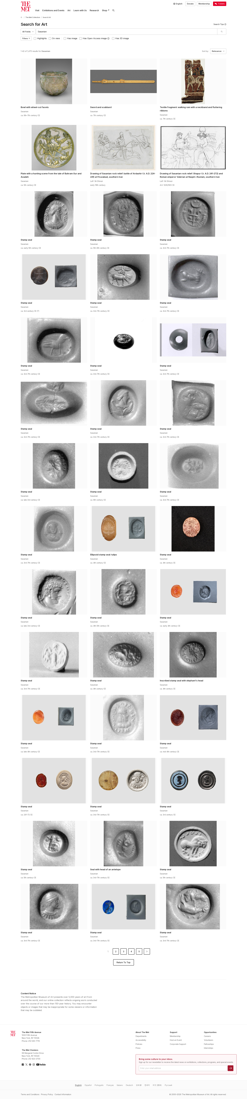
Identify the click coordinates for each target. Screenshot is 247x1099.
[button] (108, 38)
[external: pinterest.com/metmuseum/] (30, 1065)
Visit (37, 10)
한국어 (147, 1085)
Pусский (168, 1085)
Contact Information (63, 1094)
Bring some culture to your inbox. (156, 1059)
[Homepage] (25, 6)
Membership (204, 4)
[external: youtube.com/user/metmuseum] (41, 1065)
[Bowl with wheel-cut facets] (54, 81)
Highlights (42, 38)
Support (173, 1032)
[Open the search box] (113, 10)
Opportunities (210, 1032)
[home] (22, 17)
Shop (104, 10)
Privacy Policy (47, 1094)
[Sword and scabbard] (123, 81)
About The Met (142, 1032)
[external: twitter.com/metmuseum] (26, 1065)
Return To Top (123, 962)
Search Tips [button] (219, 24)
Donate (190, 4)
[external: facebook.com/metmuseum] (23, 1065)
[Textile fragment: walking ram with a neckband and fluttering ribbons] (193, 81)
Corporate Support (178, 1044)
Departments (141, 1036)
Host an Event (176, 1040)
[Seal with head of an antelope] (123, 843)
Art (68, 10)
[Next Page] (147, 951)
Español (88, 1085)
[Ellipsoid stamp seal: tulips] (123, 529)
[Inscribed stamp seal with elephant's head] (193, 654)
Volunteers (208, 1040)
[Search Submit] (221, 32)
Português (99, 1085)
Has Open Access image (95, 38)
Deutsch (129, 1085)
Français (110, 1085)
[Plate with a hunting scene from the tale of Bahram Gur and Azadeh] (54, 147)
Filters (25, 38)
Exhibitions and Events (53, 10)
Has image (72, 38)
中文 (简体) (157, 1085)
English (78, 1085)
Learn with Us (80, 10)
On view (56, 38)
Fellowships (209, 1044)
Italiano (120, 1085)
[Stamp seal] (54, 214)
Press (138, 1048)
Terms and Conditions (30, 1094)
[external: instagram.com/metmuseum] (34, 1065)
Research (94, 10)
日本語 (138, 1085)
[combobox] (126, 32)
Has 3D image (122, 38)
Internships (208, 1048)
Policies (139, 1044)
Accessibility (141, 1040)
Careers (207, 1036)
